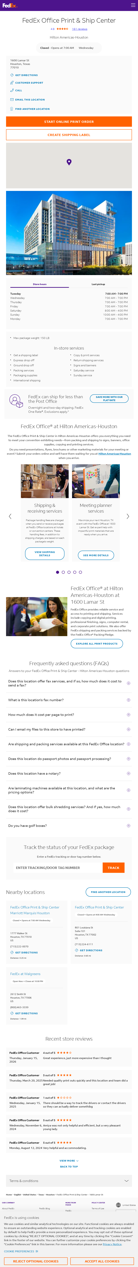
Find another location (32, 108)
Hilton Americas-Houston (114, 453)
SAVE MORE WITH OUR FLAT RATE (109, 398)
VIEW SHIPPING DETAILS (40, 552)
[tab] (57, 572)
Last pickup (98, 284)
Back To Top (69, 1166)
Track (113, 868)
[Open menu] (133, 5)
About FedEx (8, 1208)
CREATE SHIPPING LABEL (48, 133)
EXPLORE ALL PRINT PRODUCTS (94, 642)
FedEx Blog (44, 1208)
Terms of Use (98, 1208)
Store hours (39, 284)
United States (129, 1205)
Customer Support (26, 82)
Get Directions (24, 75)
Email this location (30, 99)
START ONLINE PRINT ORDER (50, 120)
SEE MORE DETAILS (93, 554)
